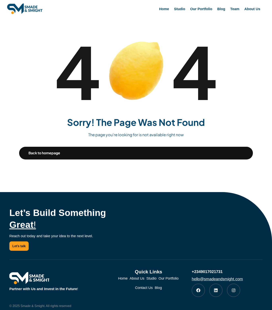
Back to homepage (44, 153)
